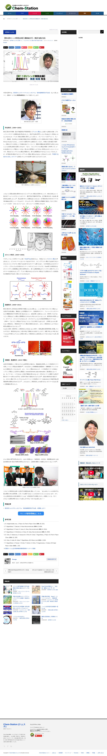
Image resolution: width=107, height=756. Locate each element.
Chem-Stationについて (44, 752)
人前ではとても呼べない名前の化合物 (69, 234)
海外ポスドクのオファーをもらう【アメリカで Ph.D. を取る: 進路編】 (91, 187)
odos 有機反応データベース (93, 281)
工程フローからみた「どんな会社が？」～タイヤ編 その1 (69, 216)
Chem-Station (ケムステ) (14, 725)
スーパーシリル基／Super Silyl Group (90, 379)
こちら (26, 487)
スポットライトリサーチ (23, 591)
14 (72, 407)
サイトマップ (68, 752)
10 (64, 407)
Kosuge (5, 42)
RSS (11, 746)
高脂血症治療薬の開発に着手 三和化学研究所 (69, 120)
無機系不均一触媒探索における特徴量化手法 (91, 327)
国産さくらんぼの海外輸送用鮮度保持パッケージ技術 (20, 548)
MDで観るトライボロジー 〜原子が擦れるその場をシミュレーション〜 (91, 217)
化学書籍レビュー (93, 412)
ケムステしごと (50, 599)
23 (62, 414)
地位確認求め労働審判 (67, 94)
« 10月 (63, 420)
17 (64, 410)
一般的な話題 (50, 610)
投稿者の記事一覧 (52, 559)
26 (68, 414)
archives (88, 337)
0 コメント (50, 40)
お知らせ (54, 752)
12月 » (66, 420)
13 (70, 407)
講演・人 (20, 40)
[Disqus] (31, 646)
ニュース (35, 13)
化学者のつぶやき (14, 40)
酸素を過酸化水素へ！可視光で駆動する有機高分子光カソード (91, 248)
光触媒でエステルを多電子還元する (69, 198)
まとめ (97, 13)
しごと (47, 13)
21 (72, 410)
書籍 (85, 13)
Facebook (76, 752)
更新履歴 (61, 752)
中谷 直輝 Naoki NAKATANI (87, 447)
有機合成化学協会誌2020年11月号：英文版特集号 (18, 571)
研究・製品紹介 (50, 601)
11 (66, 407)
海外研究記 (85, 197)
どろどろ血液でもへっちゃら (69, 101)
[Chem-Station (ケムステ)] (21, 7)
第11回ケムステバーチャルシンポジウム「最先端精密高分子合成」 (32, 92)
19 (68, 410)
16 (62, 410)
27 (70, 414)
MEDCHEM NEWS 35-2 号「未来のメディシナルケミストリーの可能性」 (91, 301)
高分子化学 (34, 40)
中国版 (93, 752)
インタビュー (60, 13)
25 (66, 414)
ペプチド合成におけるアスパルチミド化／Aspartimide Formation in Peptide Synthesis (91, 272)
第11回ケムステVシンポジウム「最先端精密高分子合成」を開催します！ (25, 508)
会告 (17, 611)
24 (64, 414)
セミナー (92, 337)
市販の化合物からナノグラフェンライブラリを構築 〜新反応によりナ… (21, 598)
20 (70, 410)
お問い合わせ (101, 752)
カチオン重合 (51, 259)
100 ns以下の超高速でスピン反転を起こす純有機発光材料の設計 (43, 571)
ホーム (9, 13)
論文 (57, 589)
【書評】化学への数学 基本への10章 (89, 405)
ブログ (22, 13)
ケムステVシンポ (27, 40)
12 (68, 407)
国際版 (87, 752)
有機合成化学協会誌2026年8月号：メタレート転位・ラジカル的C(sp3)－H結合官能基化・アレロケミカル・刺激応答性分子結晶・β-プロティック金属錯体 (91, 358)
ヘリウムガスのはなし (19, 616)
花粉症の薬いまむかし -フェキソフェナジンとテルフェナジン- (69, 168)
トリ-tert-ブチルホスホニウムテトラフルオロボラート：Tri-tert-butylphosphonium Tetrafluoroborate (69, 149)
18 (66, 410)
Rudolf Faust (28, 259)
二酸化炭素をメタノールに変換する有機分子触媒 (69, 186)
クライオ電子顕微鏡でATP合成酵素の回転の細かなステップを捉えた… (21, 588)
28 (72, 414)
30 (62, 417)
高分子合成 (39, 40)
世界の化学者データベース (92, 455)
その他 (87, 412)
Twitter (82, 752)
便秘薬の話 (64, 130)
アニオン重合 (36, 131)
